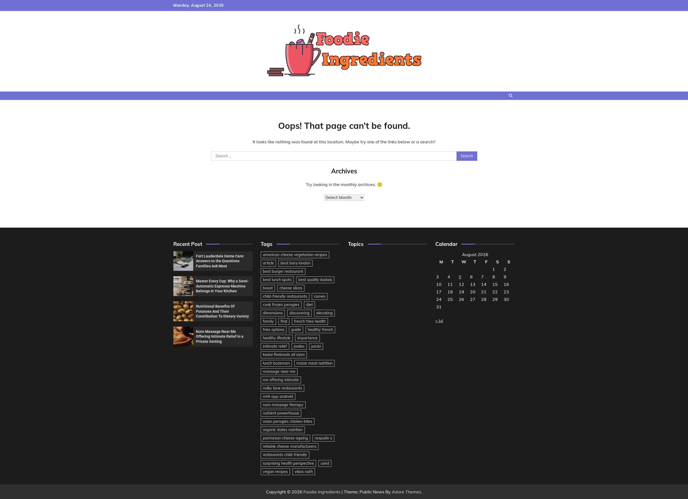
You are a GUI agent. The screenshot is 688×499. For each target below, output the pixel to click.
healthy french (320, 329)
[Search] (511, 96)
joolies (299, 346)
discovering (299, 313)
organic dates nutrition (283, 429)
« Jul (439, 320)
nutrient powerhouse (281, 413)
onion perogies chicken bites (287, 421)
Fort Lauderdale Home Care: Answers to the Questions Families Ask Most (220, 261)
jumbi (316, 346)
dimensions (273, 313)
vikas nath (304, 471)
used (325, 463)
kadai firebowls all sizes (284, 354)
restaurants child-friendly (285, 454)
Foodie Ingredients (322, 491)
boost (268, 288)
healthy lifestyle (277, 338)
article (268, 263)
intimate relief (275, 346)
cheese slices (291, 288)
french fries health (310, 321)
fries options (273, 329)
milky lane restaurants (282, 388)
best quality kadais (315, 279)
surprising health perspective (288, 463)
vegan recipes (275, 471)
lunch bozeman (276, 363)
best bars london (295, 263)
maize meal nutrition (314, 363)
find (284, 321)
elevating (324, 313)
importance (307, 338)
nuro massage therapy (283, 404)
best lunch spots (277, 279)
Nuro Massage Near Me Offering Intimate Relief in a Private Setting (219, 336)
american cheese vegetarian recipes (295, 254)
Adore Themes (406, 491)
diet (309, 304)
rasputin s (323, 438)
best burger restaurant (283, 271)
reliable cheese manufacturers (289, 446)
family (268, 321)
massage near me (279, 371)
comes (319, 296)
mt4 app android (278, 396)
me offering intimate (281, 379)
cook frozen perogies (281, 304)
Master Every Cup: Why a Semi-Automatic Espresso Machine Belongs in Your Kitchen (222, 286)
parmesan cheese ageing (285, 438)
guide (296, 329)
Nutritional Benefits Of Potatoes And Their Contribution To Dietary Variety (222, 311)
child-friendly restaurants (285, 296)
